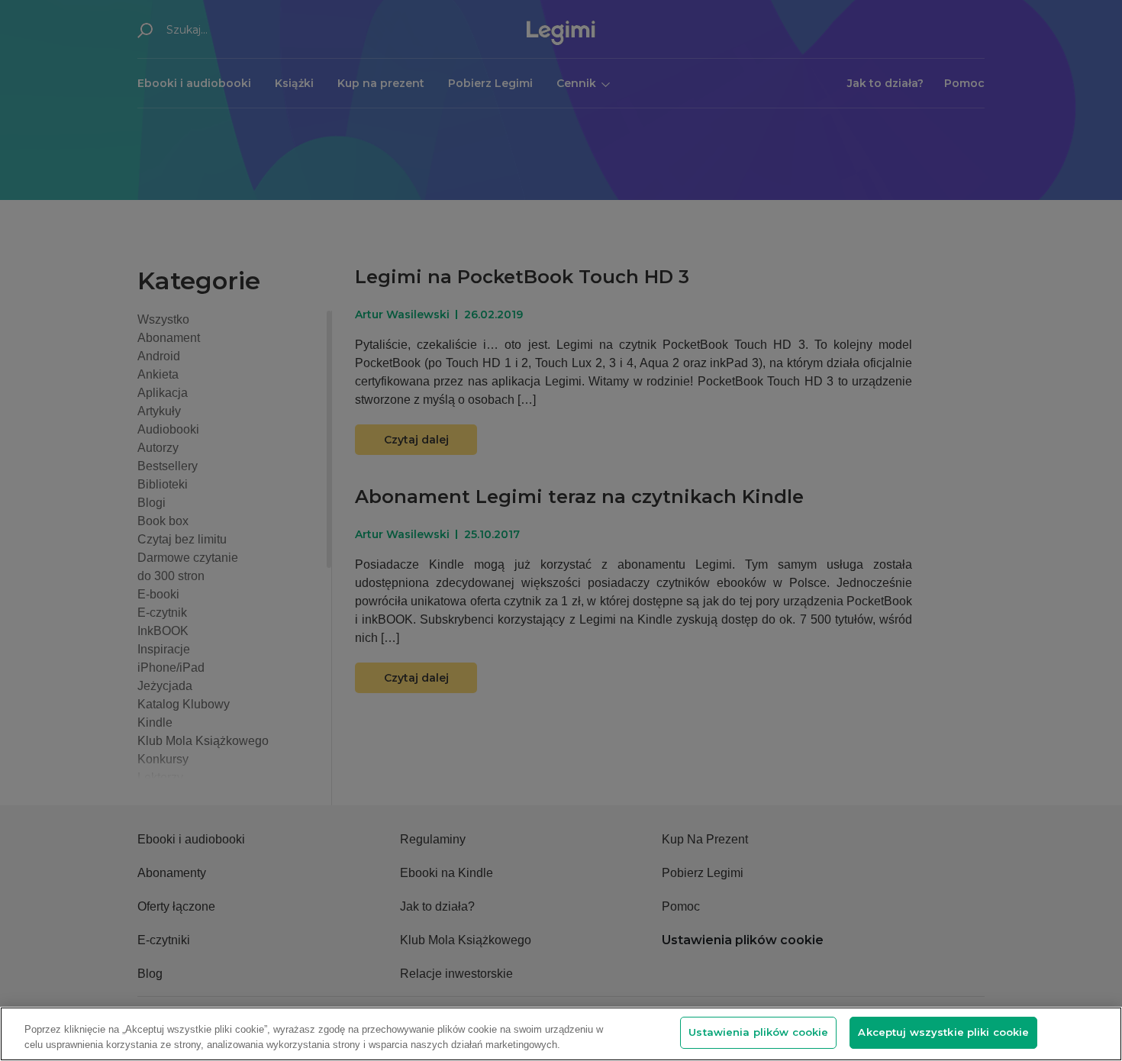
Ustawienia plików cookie (758, 1032)
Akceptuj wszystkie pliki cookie (943, 1032)
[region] (561, 1034)
